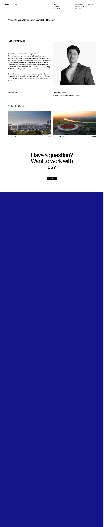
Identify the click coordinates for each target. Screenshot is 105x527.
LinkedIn (78, 261)
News (55, 265)
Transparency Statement (61, 519)
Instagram (91, 261)
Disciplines (56, 8)
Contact (55, 267)
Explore (55, 4)
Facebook (78, 263)
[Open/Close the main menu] (100, 4)
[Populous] (11, 4)
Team (32, 263)
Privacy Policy (12, 519)
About (32, 261)
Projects (56, 6)
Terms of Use (34, 519)
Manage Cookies (81, 519)
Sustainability (79, 4)
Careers (78, 8)
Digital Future (79, 6)
